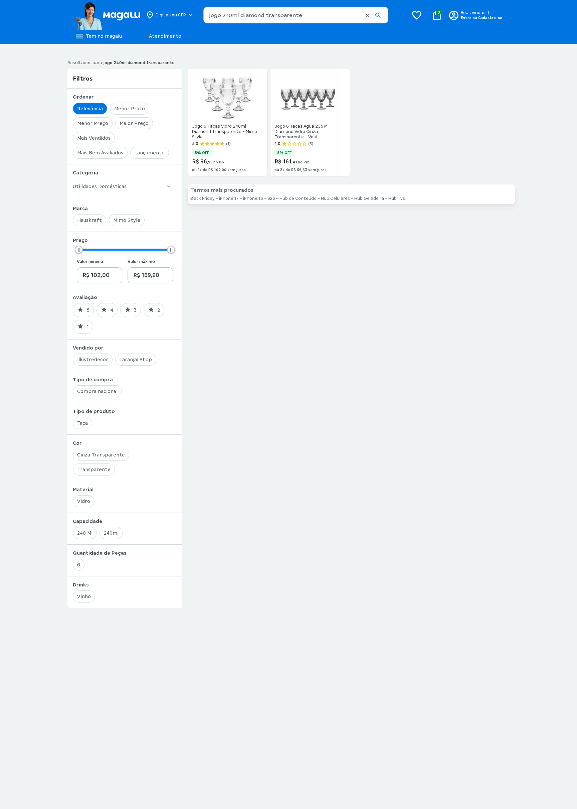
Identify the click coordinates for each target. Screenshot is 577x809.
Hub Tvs (396, 198)
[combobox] (295, 15)
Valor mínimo (90, 261)
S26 (271, 198)
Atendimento (165, 36)
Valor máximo (141, 261)
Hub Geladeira (369, 198)
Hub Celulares (335, 198)
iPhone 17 (229, 198)
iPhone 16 (253, 198)
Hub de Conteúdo (298, 198)
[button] (367, 15)
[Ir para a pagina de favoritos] (416, 15)
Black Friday (202, 198)
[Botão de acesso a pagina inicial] (107, 15)
